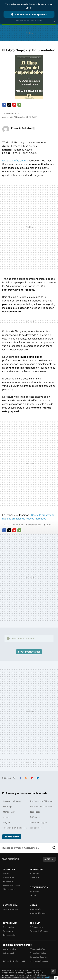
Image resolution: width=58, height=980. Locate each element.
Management (9, 812)
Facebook (4, 105)
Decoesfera (8, 931)
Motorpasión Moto (38, 913)
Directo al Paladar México (14, 961)
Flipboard (14, 105)
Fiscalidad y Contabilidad (41, 806)
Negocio (7, 822)
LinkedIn (38, 777)
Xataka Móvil (8, 877)
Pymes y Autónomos (39, 931)
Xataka (6, 873)
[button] (22, 128)
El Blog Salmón (36, 927)
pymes (6, 817)
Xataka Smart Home (11, 885)
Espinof (33, 895)
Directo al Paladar (10, 909)
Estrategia (7, 806)
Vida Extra (34, 877)
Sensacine (34, 891)
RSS (26, 777)
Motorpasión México (39, 961)
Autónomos (35, 817)
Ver (30, 652)
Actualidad (18, 524)
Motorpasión (35, 909)
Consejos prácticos (12, 801)
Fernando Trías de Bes (15, 160)
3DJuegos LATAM (37, 949)
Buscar (54, 847)
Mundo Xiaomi (9, 889)
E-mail (19, 105)
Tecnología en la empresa (15, 828)
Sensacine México (38, 953)
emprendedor (34, 524)
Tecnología (35, 812)
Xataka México (9, 949)
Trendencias (8, 927)
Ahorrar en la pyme (38, 822)
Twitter (9, 105)
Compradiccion (9, 935)
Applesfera (8, 881)
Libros (48, 524)
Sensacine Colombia (38, 957)
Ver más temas (12, 837)
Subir (47, 859)
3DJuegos (34, 873)
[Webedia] (11, 860)
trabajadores (36, 828)
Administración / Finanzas (41, 801)
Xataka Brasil (8, 953)
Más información (43, 977)
